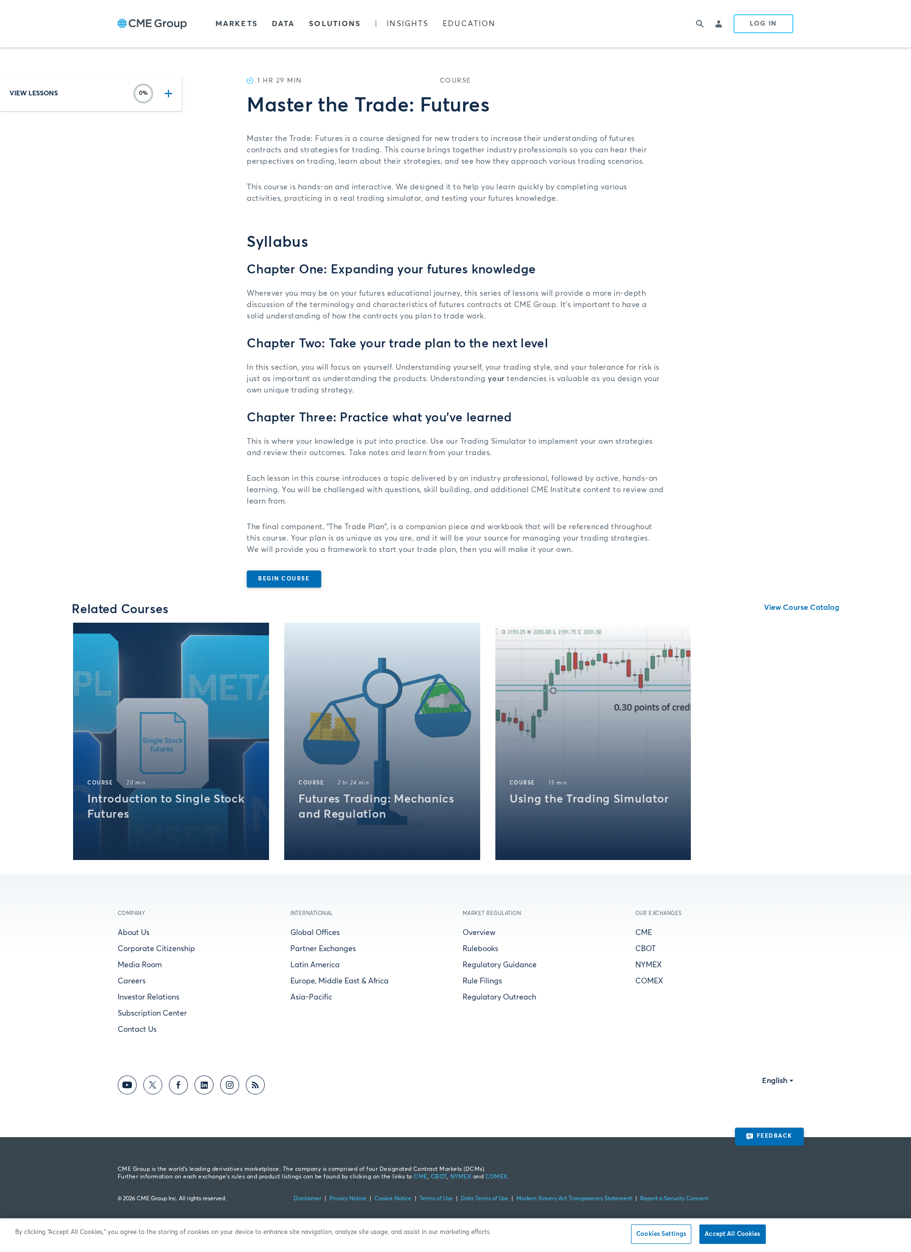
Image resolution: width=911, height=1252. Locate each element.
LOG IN (763, 23)
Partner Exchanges (323, 949)
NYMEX (648, 965)
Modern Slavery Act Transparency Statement (574, 1199)
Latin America (315, 965)
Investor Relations (148, 997)
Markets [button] (236, 24)
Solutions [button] (335, 24)
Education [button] (469, 24)
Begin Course (283, 579)
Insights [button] (407, 24)
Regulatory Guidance (500, 965)
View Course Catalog (801, 607)
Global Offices (315, 932)
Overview (479, 932)
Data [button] (283, 24)
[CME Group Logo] (152, 24)
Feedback (774, 1136)
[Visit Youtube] (127, 1086)
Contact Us (137, 1029)
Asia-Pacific (311, 997)
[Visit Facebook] (178, 1086)
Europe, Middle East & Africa (339, 981)
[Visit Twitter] (152, 1086)
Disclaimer (307, 1199)
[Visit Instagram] (229, 1086)
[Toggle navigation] (166, 93)
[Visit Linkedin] (204, 1086)
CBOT (645, 949)
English (775, 1080)
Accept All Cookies (732, 1234)
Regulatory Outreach (499, 997)
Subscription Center (152, 1013)
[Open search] (700, 23)
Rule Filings (482, 981)
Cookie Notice (392, 1199)
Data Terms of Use (484, 1199)
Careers (132, 981)
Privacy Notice (347, 1199)
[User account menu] (719, 23)
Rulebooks (480, 949)
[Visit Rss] (255, 1086)
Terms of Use (436, 1199)
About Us (133, 932)
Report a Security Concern (674, 1199)
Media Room (140, 965)
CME (643, 932)
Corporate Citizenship (156, 949)
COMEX (649, 981)
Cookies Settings (661, 1234)
